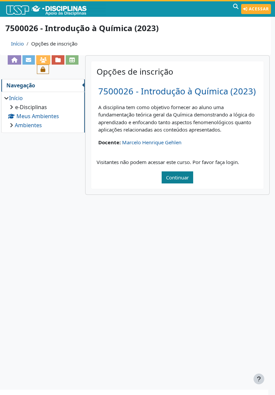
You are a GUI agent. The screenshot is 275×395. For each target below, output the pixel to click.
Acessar (258, 9)
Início (17, 43)
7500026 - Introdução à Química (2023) (177, 91)
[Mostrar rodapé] (259, 379)
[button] (235, 9)
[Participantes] (43, 60)
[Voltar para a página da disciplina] (14, 60)
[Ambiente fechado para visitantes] (43, 69)
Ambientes (28, 125)
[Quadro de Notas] (72, 60)
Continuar (177, 177)
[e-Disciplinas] (56, 9)
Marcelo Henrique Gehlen (151, 142)
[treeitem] (43, 111)
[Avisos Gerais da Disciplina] (28, 60)
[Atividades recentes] (58, 60)
